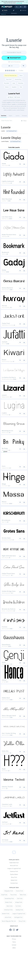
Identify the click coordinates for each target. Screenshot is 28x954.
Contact (14, 945)
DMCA (14, 948)
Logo (13, 83)
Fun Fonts (18, 906)
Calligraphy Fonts (8, 891)
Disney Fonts (22, 921)
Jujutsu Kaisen (14, 874)
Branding (20, 83)
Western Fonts (5, 913)
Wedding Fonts (19, 910)
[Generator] (14, 10)
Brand (6, 87)
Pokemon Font (14, 871)
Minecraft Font (14, 865)
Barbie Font (14, 880)
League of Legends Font (14, 868)
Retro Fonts (10, 906)
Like (11, 65)
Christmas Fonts (8, 910)
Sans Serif (9, 79)
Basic (21, 75)
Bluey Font (14, 877)
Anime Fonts (8, 917)
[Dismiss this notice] (26, 2)
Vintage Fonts (18, 902)
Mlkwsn (11, 97)
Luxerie (8, 102)
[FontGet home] (6, 7)
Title (21, 87)
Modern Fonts (8, 902)
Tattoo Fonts (23, 894)
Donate (18, 97)
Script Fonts (4, 894)
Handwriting (18, 79)
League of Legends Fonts (18, 913)
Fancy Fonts (13, 894)
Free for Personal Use (10, 75)
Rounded (6, 83)
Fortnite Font (14, 883)
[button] (21, 6)
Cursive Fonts (19, 891)
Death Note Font (14, 862)
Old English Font (18, 917)
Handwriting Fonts (9, 898)
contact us (19, 2)
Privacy (14, 939)
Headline (14, 87)
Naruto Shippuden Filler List (9, 921)
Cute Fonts (19, 898)
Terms (14, 942)
